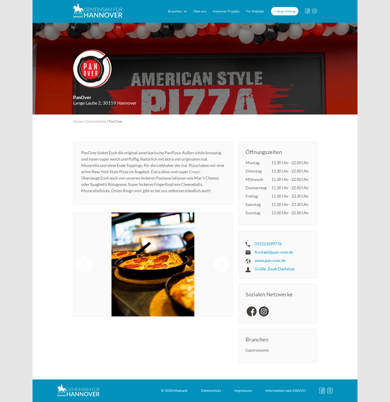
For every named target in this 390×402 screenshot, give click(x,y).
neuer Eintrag (285, 11)
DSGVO (285, 390)
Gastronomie (95, 121)
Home (78, 121)
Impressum (243, 390)
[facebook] (252, 311)
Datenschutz (211, 390)
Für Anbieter (255, 11)
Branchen (175, 11)
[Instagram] (264, 311)
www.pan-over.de (270, 260)
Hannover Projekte (226, 11)
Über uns (199, 11)
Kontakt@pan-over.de (274, 252)
